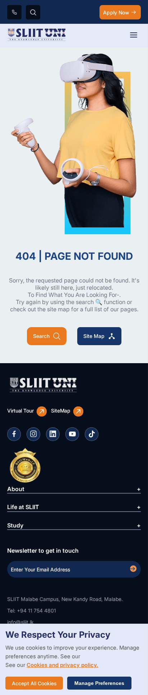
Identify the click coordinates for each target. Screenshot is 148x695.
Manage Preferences (99, 683)
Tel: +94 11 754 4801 (31, 610)
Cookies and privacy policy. (62, 664)
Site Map (94, 336)
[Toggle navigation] (133, 35)
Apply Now (116, 12)
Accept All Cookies (34, 683)
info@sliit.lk (20, 622)
